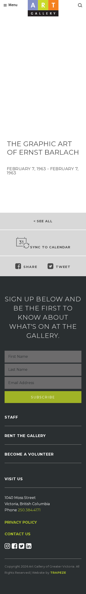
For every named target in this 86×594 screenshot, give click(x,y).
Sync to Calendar (50, 247)
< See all (43, 221)
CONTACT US (18, 534)
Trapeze (58, 572)
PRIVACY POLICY (21, 522)
